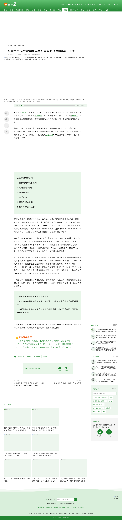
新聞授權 (45, 513)
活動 (107, 10)
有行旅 (95, 4)
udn (5, 45)
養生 (11, 10)
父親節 (24, 112)
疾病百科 (62, 507)
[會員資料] (114, 4)
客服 (40, 513)
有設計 (88, 4)
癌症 (82, 10)
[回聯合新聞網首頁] (6, 4)
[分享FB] (6, 113)
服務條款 (52, 513)
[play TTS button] (22, 105)
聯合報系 (71, 513)
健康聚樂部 (49, 507)
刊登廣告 (31, 513)
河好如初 (81, 4)
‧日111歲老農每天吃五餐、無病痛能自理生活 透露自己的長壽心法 (44, 347)
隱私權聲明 (64, 513)
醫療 (27, 10)
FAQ (36, 513)
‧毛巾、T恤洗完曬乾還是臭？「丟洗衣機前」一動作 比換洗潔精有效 (45, 344)
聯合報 (65, 4)
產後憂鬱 (38, 115)
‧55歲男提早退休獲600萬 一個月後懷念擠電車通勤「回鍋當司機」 (44, 341)
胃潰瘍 (108, 408)
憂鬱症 (75, 115)
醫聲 (65, 10)
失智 (59, 10)
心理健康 (49, 134)
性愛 (88, 10)
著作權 (58, 513)
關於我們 (84, 513)
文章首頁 (75, 507)
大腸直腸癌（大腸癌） (100, 397)
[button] (117, 10)
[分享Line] (6, 119)
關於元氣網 (41, 507)
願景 (101, 4)
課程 (45, 10)
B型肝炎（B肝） (98, 404)
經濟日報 (73, 4)
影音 (39, 10)
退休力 (52, 10)
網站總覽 (90, 513)
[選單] (117, 4)
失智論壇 (19, 10)
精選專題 (56, 507)
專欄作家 (81, 507)
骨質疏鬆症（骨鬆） (99, 401)
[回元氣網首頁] (12, 4)
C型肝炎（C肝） (98, 408)
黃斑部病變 (96, 412)
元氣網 (10, 45)
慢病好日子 (74, 10)
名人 (94, 10)
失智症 (110, 401)
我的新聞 (108, 4)
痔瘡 (111, 397)
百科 (33, 10)
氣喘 (104, 412)
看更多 (115, 325)
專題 (100, 10)
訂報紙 (78, 513)
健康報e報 (51, 499)
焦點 (5, 10)
